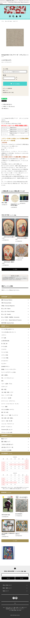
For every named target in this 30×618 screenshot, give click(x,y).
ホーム (3, 21)
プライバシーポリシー (20, 608)
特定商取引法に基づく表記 (8, 92)
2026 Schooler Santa (6, 514)
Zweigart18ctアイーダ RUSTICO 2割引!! (15, 205)
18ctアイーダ (15, 21)
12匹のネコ (17, 533)
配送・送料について (17, 607)
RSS (17, 610)
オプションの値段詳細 (7, 88)
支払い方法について (9, 607)
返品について (5, 90)
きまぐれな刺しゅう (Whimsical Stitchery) (8, 534)
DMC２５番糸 (4, 202)
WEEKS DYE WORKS (24, 201)
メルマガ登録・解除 (12, 610)
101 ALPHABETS (18, 513)
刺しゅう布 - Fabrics (8, 21)
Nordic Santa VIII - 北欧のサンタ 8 (8, 237)
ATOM (20, 610)
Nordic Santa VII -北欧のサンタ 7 (21, 239)
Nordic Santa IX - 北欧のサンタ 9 (8, 262)
